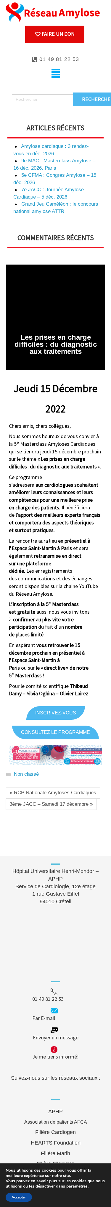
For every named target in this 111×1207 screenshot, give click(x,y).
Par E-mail (55, 1018)
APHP (55, 1111)
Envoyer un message (55, 1037)
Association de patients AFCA (55, 1122)
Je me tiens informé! (55, 1056)
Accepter (19, 1197)
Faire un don (58, 33)
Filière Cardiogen (55, 1132)
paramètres (77, 1186)
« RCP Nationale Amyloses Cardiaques (53, 792)
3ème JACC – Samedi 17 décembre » (51, 804)
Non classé (26, 774)
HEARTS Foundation (56, 1143)
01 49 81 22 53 (58, 59)
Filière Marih (55, 1153)
